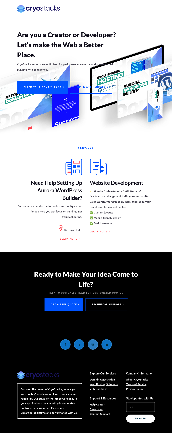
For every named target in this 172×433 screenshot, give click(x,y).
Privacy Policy (134, 389)
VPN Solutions (98, 389)
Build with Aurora (91, 87)
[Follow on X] (79, 344)
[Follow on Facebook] (65, 344)
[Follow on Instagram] (93, 344)
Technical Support (107, 304)
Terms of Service (136, 384)
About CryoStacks (137, 379)
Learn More (68, 238)
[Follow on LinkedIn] (106, 344)
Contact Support (100, 414)
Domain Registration (102, 379)
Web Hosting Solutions (104, 384)
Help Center (97, 404)
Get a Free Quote (64, 304)
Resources (96, 409)
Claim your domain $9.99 (42, 87)
